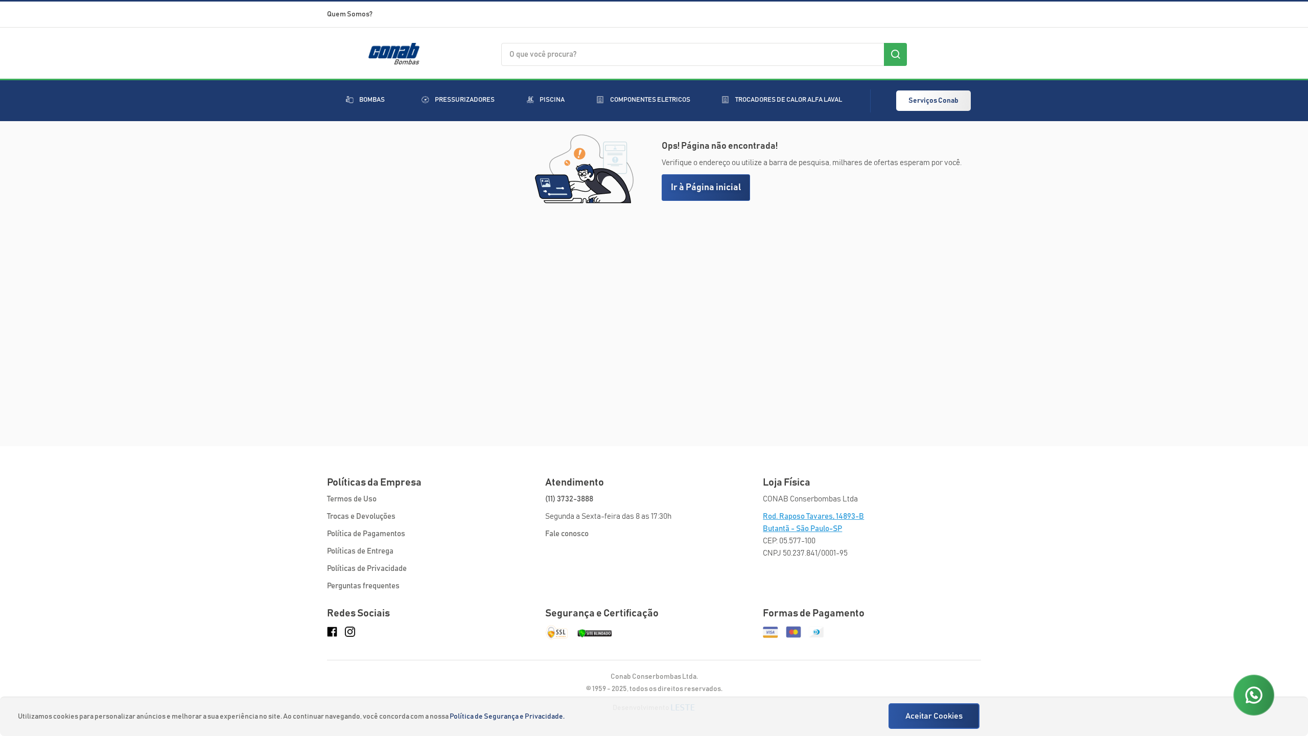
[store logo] (393, 61)
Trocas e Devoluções (361, 516)
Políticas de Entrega (360, 551)
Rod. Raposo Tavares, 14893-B (813, 516)
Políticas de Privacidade (367, 568)
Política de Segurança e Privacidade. (507, 716)
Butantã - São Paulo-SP (802, 529)
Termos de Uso (352, 499)
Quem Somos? (349, 14)
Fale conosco (567, 534)
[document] (655, 716)
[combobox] (704, 54)
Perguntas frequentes (363, 586)
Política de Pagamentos (366, 534)
